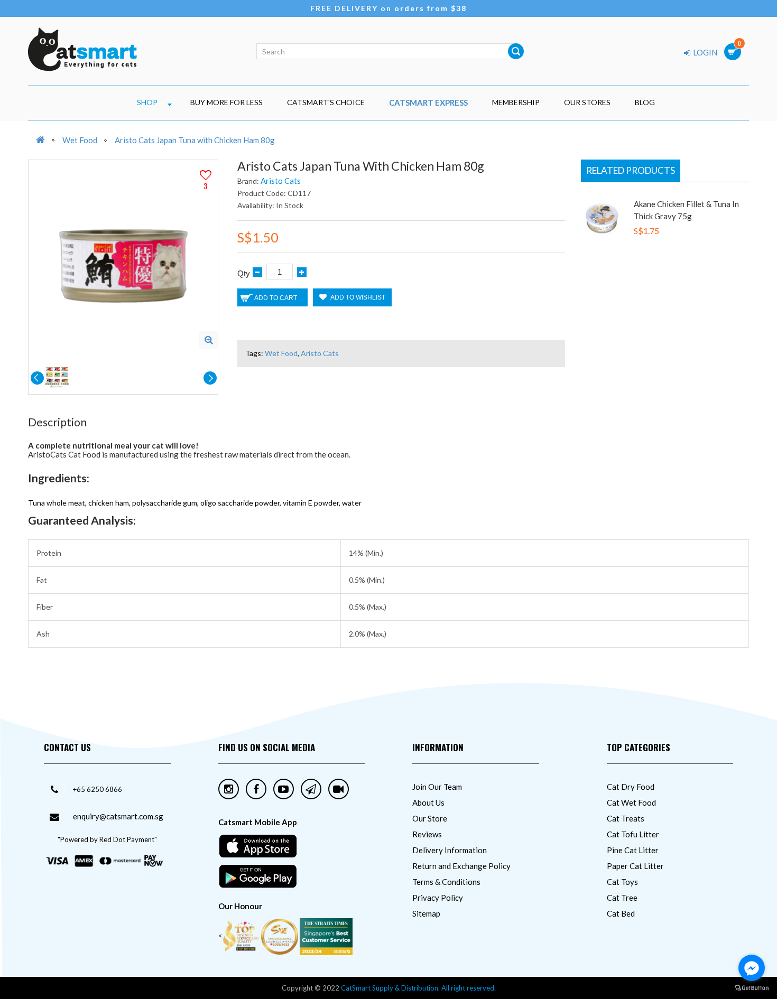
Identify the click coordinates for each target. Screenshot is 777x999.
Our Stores (587, 102)
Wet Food (79, 140)
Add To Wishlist (357, 297)
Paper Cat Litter (635, 866)
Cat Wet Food (631, 802)
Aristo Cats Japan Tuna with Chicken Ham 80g (195, 140)
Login (704, 52)
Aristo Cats (281, 180)
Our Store (429, 818)
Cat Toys (622, 881)
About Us (428, 802)
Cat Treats (625, 818)
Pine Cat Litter (633, 850)
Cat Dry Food (630, 786)
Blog (645, 102)
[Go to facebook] (751, 968)
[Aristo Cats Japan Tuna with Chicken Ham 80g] (208, 340)
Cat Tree (622, 897)
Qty (243, 273)
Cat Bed (621, 913)
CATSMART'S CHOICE (326, 102)
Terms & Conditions (446, 881)
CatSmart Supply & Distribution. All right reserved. (418, 988)
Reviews (427, 834)
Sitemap (426, 913)
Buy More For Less (226, 102)
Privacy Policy (437, 897)
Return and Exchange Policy (461, 866)
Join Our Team (437, 786)
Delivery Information (449, 850)
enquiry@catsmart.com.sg (118, 816)
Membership (516, 102)
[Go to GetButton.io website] (752, 988)
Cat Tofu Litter (633, 834)
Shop (147, 102)
